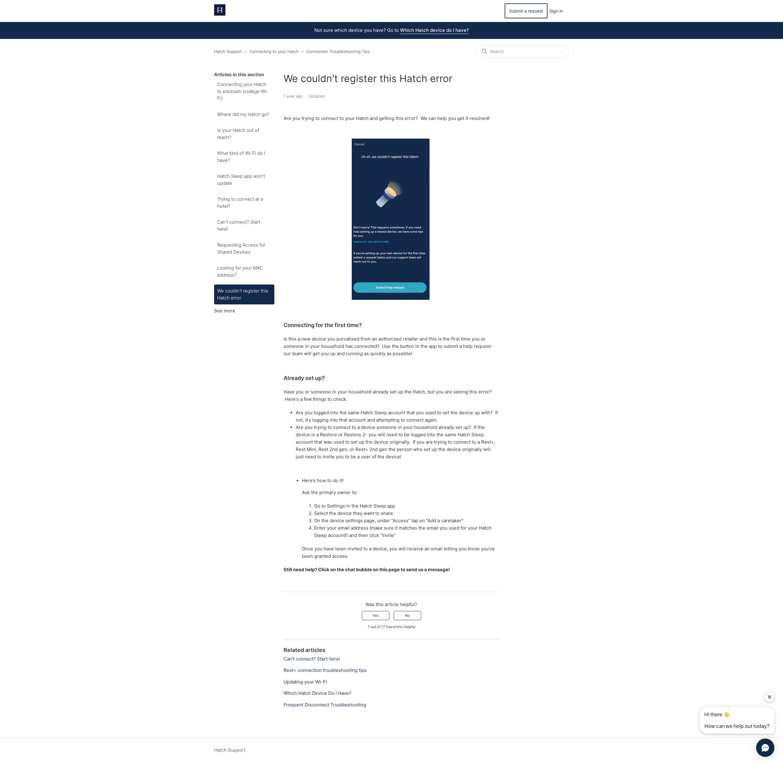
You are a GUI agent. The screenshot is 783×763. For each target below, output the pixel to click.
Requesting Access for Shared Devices (241, 248)
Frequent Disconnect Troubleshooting (325, 705)
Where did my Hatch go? (243, 114)
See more (224, 311)
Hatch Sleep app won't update (241, 179)
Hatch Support (228, 51)
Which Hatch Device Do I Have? (317, 693)
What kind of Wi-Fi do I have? (241, 156)
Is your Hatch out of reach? (238, 133)
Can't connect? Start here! (238, 225)
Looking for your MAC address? (240, 271)
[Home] (219, 14)
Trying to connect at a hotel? (240, 202)
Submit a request (526, 10)
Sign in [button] (556, 10)
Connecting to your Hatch (274, 51)
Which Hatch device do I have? (434, 30)
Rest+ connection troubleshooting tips (325, 670)
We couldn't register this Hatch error (242, 294)
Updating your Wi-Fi (305, 682)
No (407, 615)
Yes (376, 615)
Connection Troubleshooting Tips (338, 51)
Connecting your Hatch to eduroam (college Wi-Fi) (242, 91)
